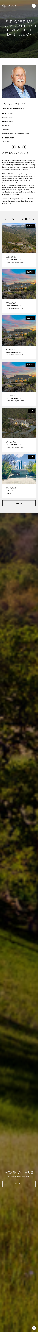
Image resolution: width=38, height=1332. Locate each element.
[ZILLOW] (24, 147)
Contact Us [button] (19, 1184)
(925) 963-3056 (7, 125)
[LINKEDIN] (19, 147)
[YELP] (13, 147)
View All (19, 503)
